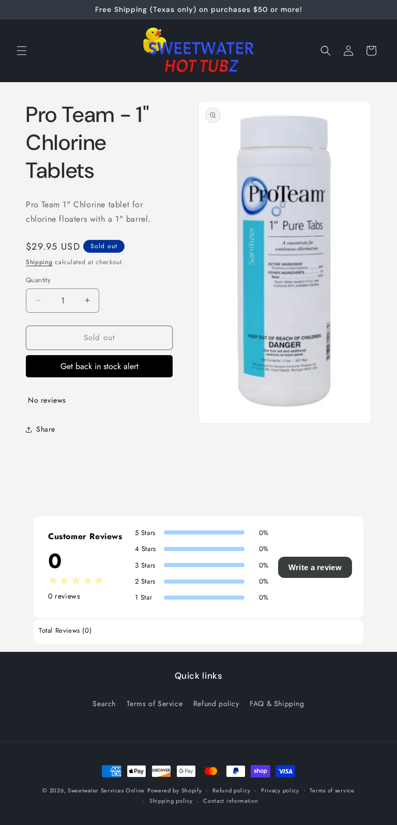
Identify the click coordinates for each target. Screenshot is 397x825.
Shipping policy (171, 801)
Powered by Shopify (174, 790)
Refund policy (216, 703)
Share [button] (45, 429)
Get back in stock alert (99, 366)
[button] (21, 50)
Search (104, 703)
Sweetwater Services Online (106, 790)
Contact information (230, 801)
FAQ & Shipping (277, 703)
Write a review (315, 567)
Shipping (39, 262)
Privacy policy (280, 790)
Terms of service (332, 790)
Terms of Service (155, 703)
